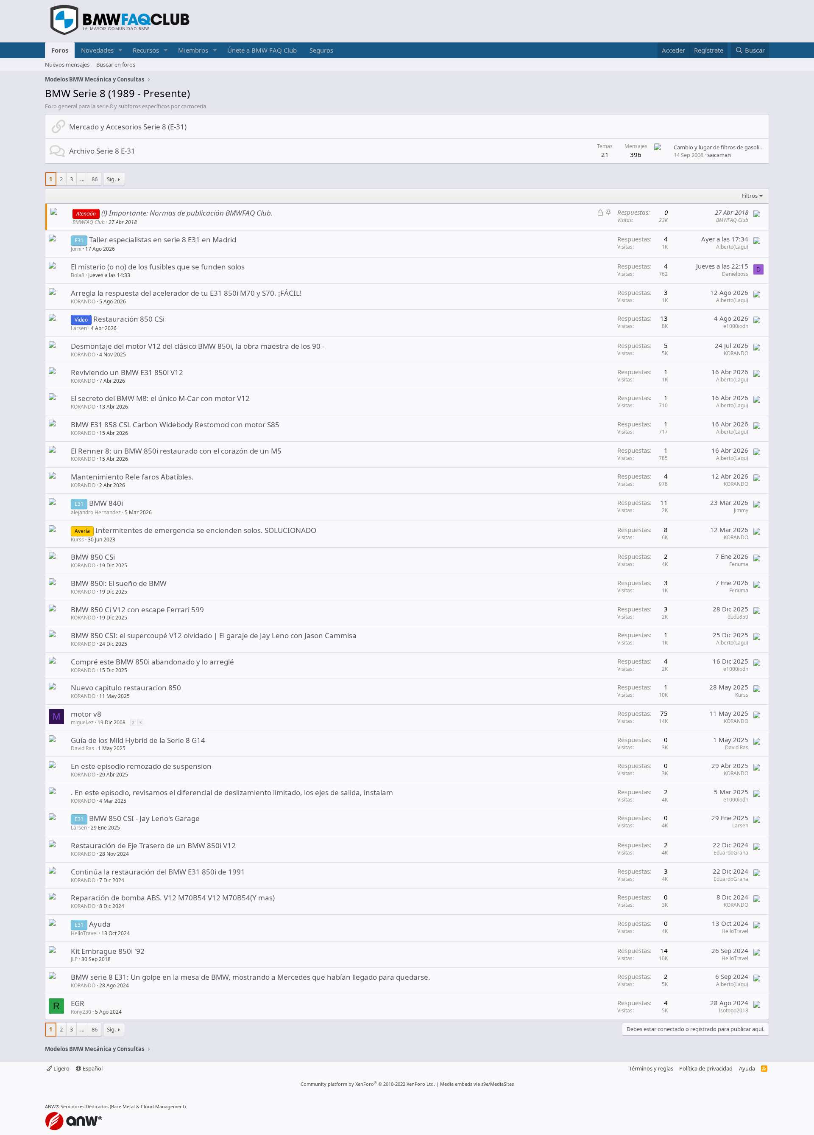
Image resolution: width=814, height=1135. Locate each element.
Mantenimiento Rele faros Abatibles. (132, 477)
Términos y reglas (651, 1068)
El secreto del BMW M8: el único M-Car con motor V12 (160, 398)
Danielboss (735, 273)
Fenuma (738, 564)
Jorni (76, 248)
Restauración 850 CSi (128, 319)
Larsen (79, 328)
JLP (74, 959)
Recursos (146, 50)
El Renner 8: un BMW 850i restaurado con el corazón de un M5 (176, 451)
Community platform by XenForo (368, 1084)
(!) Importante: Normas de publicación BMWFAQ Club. (187, 213)
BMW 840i (106, 503)
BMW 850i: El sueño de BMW (119, 583)
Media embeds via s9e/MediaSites (477, 1084)
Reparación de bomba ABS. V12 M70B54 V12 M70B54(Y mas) (173, 897)
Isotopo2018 (733, 1010)
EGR (77, 1003)
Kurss (77, 539)
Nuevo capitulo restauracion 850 (126, 687)
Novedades (97, 50)
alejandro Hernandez (96, 512)
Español (92, 1068)
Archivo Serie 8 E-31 (102, 151)
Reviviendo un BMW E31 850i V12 (127, 372)
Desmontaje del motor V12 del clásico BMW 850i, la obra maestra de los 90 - (197, 346)
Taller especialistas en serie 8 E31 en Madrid (162, 239)
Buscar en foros (115, 64)
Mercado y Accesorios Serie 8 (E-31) (128, 127)
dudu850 (738, 616)
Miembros (193, 50)
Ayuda (100, 924)
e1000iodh (735, 326)
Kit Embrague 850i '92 (108, 951)
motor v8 (86, 714)
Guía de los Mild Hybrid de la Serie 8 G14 (138, 740)
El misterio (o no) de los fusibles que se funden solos (158, 267)
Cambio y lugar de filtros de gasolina (720, 147)
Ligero (61, 1068)
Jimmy (741, 510)
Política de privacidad (706, 1068)
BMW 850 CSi (93, 557)
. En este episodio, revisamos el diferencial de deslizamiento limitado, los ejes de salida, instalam (232, 792)
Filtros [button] (750, 195)
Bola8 (77, 275)
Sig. (111, 179)
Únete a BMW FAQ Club (262, 50)
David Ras (82, 748)
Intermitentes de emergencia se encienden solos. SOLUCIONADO (205, 530)
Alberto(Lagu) (732, 246)
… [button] (82, 179)
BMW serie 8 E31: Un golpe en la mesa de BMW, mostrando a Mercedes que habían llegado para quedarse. (250, 977)
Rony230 (81, 1011)
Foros (59, 50)
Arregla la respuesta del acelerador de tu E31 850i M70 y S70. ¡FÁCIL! (186, 293)
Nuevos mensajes (67, 64)
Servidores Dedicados (85, 1106)
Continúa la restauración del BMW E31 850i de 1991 (158, 872)
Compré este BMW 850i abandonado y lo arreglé (152, 662)
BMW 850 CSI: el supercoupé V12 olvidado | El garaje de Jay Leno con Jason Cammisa (214, 635)
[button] (120, 50)
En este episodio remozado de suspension (141, 766)
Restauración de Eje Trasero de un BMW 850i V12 (153, 845)
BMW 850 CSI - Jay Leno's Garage (144, 818)
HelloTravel (84, 933)
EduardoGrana (731, 852)
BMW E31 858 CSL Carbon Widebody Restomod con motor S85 (175, 424)
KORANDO (83, 301)
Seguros (321, 50)
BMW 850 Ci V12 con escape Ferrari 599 (137, 609)
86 (95, 179)
